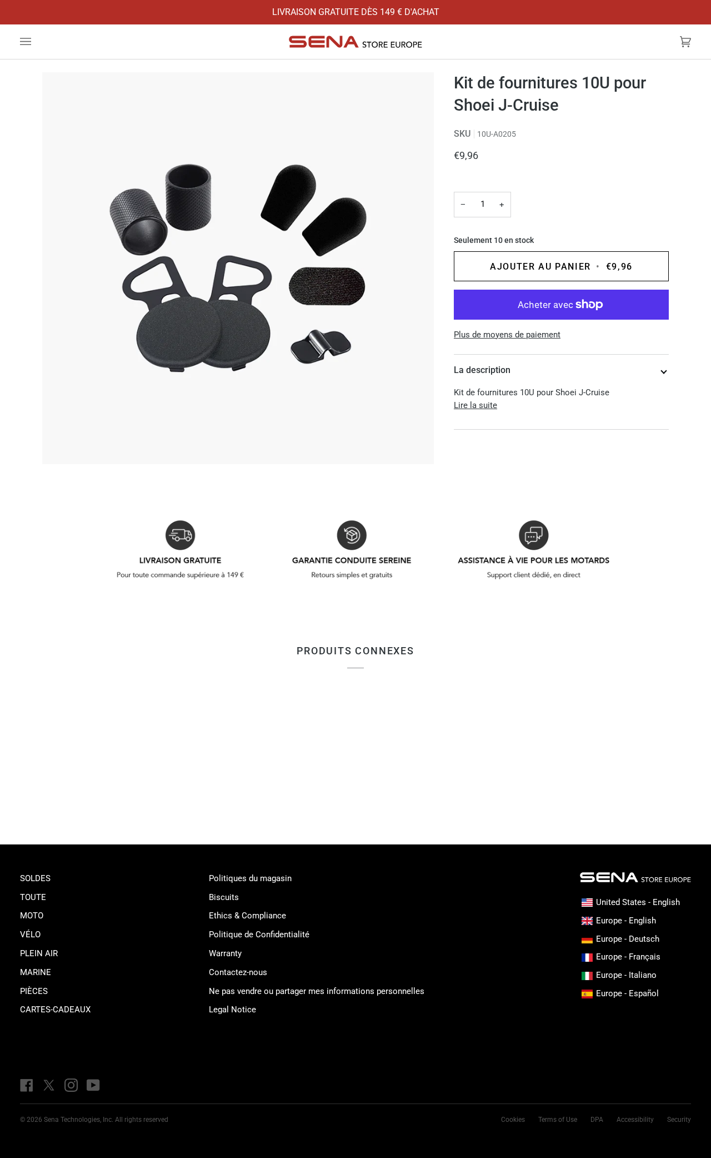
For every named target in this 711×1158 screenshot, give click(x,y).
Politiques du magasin (250, 878)
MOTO (31, 916)
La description (482, 370)
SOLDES (35, 878)
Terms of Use (557, 1120)
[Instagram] (71, 1085)
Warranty (225, 953)
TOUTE (33, 897)
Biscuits (224, 897)
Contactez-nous (238, 972)
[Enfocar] (238, 268)
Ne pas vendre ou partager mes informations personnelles (316, 991)
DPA (596, 1120)
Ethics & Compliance (247, 916)
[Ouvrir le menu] (36, 41)
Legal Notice (232, 1010)
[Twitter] (49, 1085)
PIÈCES (34, 991)
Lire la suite (475, 405)
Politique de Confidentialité (259, 935)
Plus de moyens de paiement (507, 335)
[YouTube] (93, 1085)
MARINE (35, 972)
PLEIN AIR (39, 953)
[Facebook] (26, 1085)
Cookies (513, 1120)
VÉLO (30, 935)
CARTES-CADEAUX (55, 1010)
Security (679, 1120)
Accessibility (635, 1120)
